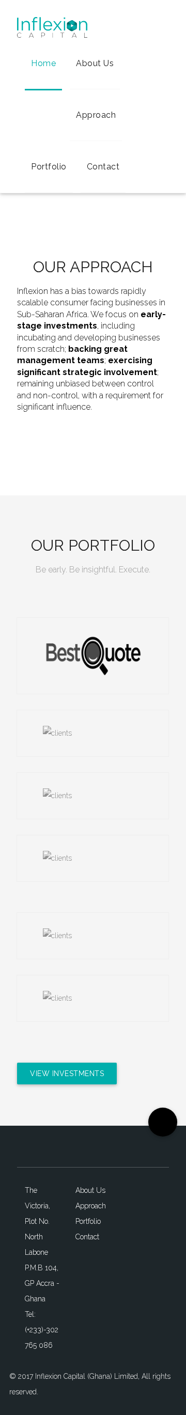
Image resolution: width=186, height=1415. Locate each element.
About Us (95, 63)
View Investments (67, 1073)
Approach (96, 115)
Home (43, 63)
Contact (103, 167)
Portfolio (49, 167)
